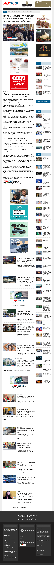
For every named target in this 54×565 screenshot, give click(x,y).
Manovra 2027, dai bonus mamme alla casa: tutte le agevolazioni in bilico (47, 86)
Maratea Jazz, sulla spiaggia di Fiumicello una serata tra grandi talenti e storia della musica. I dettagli (47, 174)
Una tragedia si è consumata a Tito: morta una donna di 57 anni (46, 381)
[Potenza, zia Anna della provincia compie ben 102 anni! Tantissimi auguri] (9, 401)
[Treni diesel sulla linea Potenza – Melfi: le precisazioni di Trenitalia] (9, 282)
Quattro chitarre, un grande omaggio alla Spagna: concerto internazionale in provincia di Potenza (47, 160)
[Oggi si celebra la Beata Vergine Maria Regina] (39, 241)
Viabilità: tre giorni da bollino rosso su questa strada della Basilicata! (46, 285)
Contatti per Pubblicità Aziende (43, 540)
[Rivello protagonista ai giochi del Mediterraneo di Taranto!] (39, 209)
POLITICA (21, 536)
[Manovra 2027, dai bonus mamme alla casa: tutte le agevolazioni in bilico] (39, 88)
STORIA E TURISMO (22, 541)
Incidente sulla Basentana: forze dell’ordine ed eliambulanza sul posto (47, 252)
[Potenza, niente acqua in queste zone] (39, 82)
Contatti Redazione (40, 547)
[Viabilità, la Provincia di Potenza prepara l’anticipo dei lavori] (9, 448)
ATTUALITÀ (21, 529)
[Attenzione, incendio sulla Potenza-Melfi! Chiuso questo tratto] (39, 267)
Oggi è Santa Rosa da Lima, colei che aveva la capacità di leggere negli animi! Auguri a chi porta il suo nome (47, 195)
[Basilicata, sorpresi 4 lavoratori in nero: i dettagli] (39, 228)
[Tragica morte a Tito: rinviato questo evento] (39, 329)
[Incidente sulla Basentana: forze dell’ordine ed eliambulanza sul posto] (39, 254)
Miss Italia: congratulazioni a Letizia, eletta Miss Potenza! (47, 202)
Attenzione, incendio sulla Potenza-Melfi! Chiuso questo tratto (47, 266)
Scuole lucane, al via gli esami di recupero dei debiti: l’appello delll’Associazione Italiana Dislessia (25, 313)
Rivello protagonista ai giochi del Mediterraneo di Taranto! (46, 208)
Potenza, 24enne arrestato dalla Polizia (26, 477)
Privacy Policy (39, 545)
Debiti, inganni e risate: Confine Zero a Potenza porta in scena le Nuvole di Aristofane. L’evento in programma (47, 359)
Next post (23, 507)
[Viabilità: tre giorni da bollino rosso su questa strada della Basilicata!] (39, 287)
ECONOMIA (21, 531)
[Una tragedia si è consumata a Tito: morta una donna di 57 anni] (39, 382)
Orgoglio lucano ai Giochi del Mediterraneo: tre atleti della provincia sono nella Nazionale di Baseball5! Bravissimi (47, 134)
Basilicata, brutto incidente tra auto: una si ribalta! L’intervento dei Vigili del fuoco (25, 430)
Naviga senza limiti (40, 550)
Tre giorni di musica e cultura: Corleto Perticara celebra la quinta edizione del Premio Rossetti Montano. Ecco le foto (25, 328)
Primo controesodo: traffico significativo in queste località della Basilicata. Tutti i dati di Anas (46, 126)
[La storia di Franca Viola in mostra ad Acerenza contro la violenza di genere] (9, 498)
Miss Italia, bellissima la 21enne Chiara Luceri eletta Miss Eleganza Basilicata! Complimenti (25, 347)
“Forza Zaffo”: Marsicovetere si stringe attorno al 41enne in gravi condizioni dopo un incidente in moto (25, 260)
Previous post (15, 507)
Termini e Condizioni (41, 542)
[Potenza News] (10, 3)
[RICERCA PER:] (45, 11)
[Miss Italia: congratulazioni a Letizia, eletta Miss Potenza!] (39, 203)
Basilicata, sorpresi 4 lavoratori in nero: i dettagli (46, 227)
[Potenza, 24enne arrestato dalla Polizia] (9, 482)
